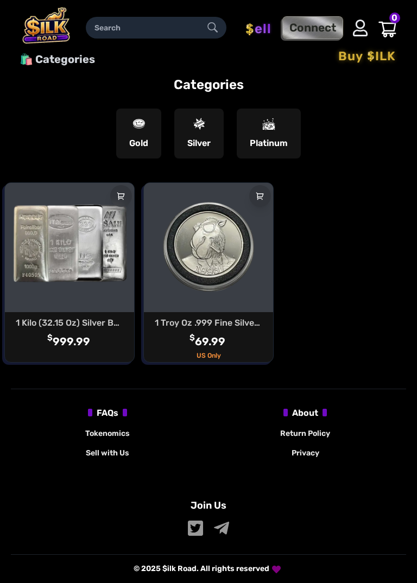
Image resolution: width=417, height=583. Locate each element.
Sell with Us (107, 453)
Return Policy (305, 433)
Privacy (305, 453)
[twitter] (195, 528)
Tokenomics (107, 433)
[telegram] (221, 528)
